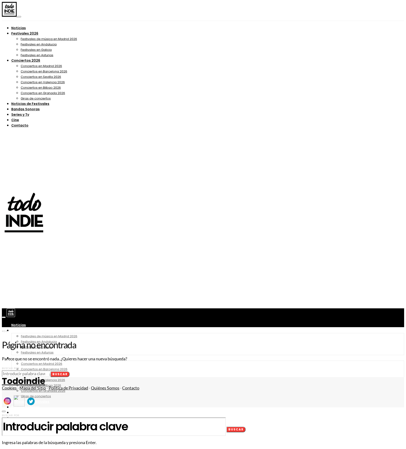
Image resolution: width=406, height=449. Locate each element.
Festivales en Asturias (37, 55)
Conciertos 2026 (25, 60)
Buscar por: (11, 368)
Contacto (19, 125)
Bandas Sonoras (25, 109)
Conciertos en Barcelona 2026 (44, 71)
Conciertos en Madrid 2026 (41, 66)
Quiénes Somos (105, 387)
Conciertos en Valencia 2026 (43, 82)
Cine (15, 120)
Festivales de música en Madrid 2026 (49, 39)
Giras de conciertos (36, 98)
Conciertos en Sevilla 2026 (41, 77)
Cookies (9, 387)
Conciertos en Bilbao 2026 (41, 87)
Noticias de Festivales (30, 103)
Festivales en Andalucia (39, 44)
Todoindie (23, 381)
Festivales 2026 (24, 33)
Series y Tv (20, 114)
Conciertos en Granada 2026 (43, 93)
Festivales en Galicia (36, 50)
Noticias (18, 28)
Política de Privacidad (68, 387)
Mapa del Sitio (33, 387)
